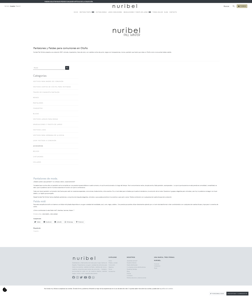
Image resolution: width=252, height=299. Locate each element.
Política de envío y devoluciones (136, 278)
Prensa (129, 273)
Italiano (6, 6)
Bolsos (36, 151)
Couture (156, 264)
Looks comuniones (115, 12)
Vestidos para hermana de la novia (48, 135)
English (18, 6)
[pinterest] (89, 278)
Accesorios (112, 271)
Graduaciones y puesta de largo (137, 12)
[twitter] (81, 278)
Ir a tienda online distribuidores (136, 267)
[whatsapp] (93, 278)
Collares (37, 162)
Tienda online (157, 12)
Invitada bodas (101, 12)
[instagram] (77, 278)
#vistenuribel (37, 214)
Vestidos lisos (39, 130)
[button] (67, 68)
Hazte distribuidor (132, 265)
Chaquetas (38, 108)
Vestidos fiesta (87, 12)
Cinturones (38, 157)
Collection (157, 266)
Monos (36, 97)
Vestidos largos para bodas (45, 119)
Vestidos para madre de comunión (48, 81)
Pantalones (38, 103)
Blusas (36, 114)
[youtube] (85, 278)
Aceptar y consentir (238, 293)
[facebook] (73, 278)
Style (155, 268)
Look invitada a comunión (44, 140)
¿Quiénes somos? (132, 261)
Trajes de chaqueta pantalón (46, 92)
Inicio (76, 12)
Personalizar (218, 293)
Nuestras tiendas (132, 269)
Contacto (173, 12)
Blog (166, 12)
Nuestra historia (131, 263)
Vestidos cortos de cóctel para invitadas (52, 87)
